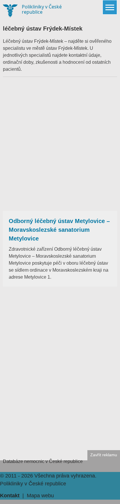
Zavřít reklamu (103, 455)
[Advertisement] (60, 144)
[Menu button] (110, 7)
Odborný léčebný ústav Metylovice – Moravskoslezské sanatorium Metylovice (59, 230)
